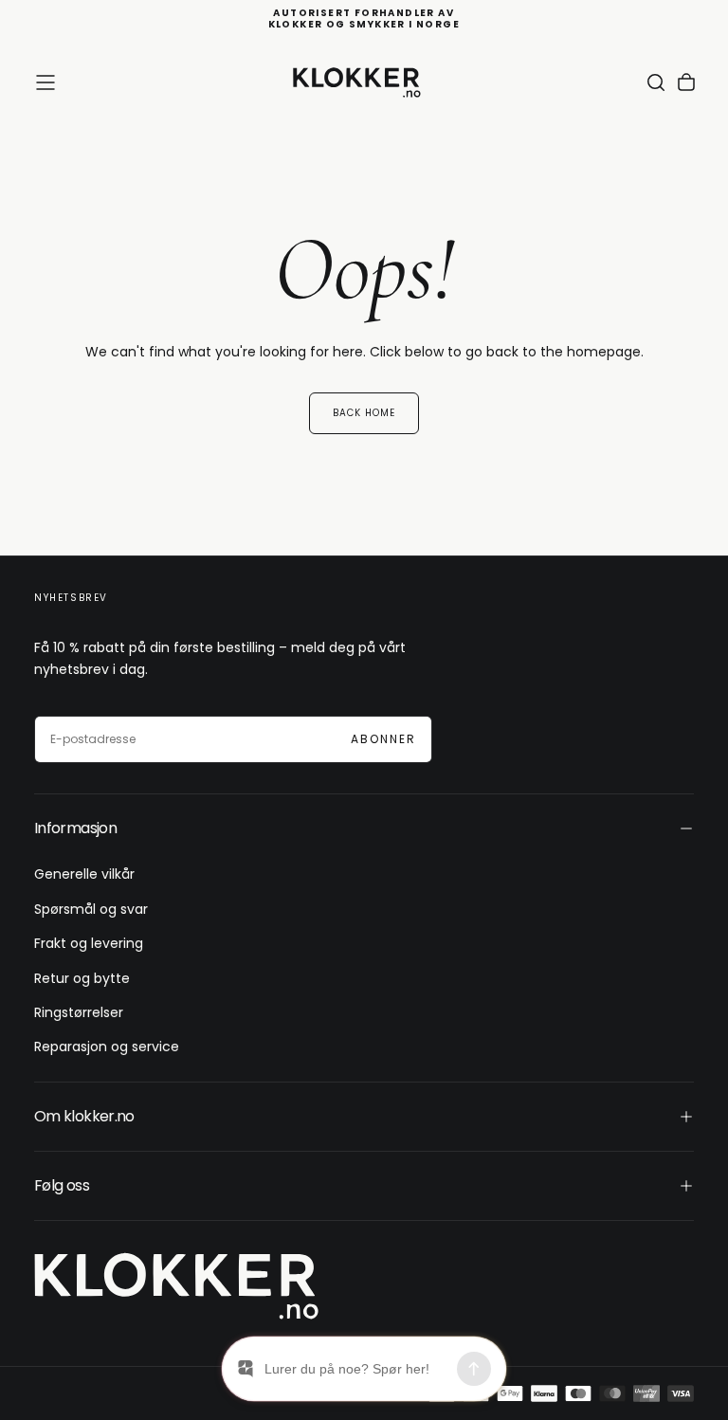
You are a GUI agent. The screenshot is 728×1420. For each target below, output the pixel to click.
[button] (45, 82)
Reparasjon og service (106, 1046)
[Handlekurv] (686, 82)
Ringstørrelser (78, 1012)
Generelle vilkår (84, 874)
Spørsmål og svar (91, 909)
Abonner (383, 739)
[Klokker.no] (176, 1285)
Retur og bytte (82, 978)
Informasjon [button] (75, 828)
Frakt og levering (88, 943)
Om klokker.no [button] (84, 1116)
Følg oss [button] (61, 1185)
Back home (364, 413)
